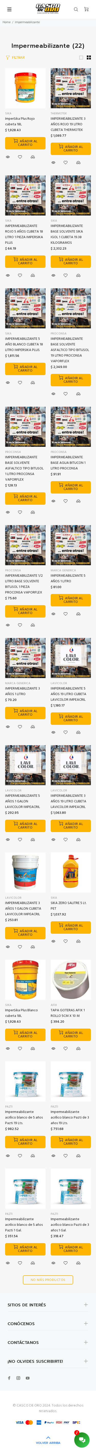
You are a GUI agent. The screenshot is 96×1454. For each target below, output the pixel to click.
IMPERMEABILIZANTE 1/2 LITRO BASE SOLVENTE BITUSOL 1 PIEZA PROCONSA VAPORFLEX (24, 584)
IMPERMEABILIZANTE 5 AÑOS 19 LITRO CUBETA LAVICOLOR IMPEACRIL (68, 694)
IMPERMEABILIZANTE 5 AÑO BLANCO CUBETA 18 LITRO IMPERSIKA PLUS (24, 344)
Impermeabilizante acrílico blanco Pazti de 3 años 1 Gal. (70, 1224)
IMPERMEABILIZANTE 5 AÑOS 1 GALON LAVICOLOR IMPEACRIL (22, 801)
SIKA (8, 220)
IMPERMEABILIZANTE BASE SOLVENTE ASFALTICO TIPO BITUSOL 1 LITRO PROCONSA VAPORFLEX (24, 468)
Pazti (9, 1106)
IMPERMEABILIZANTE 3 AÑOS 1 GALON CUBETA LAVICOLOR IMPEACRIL (23, 908)
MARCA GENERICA (63, 570)
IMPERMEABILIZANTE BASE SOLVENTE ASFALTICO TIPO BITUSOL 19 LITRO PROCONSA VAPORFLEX (70, 350)
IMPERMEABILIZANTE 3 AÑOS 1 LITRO (22, 691)
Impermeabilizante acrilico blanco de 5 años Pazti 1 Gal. (24, 1224)
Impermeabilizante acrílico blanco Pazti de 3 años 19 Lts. (70, 1117)
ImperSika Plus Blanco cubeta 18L (21, 1013)
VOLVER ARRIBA (48, 1443)
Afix (54, 1005)
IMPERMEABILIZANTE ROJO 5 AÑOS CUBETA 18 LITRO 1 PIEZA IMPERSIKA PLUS (24, 234)
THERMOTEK (59, 113)
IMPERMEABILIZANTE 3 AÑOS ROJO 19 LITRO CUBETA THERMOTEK (68, 124)
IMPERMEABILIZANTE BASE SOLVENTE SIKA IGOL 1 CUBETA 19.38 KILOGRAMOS (67, 234)
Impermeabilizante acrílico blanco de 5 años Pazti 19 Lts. (24, 1117)
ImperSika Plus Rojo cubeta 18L (20, 121)
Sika (8, 113)
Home (6, 22)
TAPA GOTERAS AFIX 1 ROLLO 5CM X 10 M (68, 1013)
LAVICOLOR (59, 683)
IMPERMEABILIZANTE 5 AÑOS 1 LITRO (68, 578)
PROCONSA (59, 333)
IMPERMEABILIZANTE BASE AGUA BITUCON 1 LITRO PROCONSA (68, 462)
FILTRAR (18, 57)
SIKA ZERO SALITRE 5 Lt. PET (69, 906)
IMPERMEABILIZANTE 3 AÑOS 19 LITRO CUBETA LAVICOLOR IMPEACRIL (68, 801)
